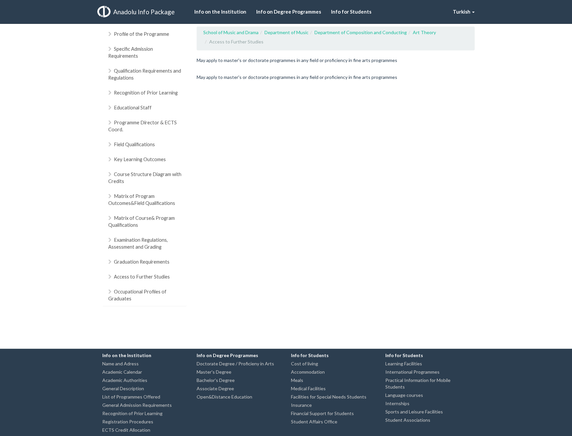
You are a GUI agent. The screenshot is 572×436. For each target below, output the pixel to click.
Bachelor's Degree (216, 380)
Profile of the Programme (141, 34)
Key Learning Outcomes (140, 159)
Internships (397, 403)
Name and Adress (120, 363)
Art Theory (424, 32)
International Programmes (412, 372)
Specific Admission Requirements (130, 52)
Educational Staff (133, 107)
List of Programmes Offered (131, 397)
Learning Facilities (403, 363)
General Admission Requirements (137, 405)
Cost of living (304, 363)
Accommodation (308, 372)
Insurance (301, 405)
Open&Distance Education (224, 397)
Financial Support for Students (322, 413)
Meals (297, 380)
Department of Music (286, 32)
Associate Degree (215, 388)
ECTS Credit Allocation (126, 430)
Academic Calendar (122, 372)
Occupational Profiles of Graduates (137, 294)
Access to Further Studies (142, 277)
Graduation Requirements (141, 262)
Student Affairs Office (314, 421)
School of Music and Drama (231, 32)
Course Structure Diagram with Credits (144, 177)
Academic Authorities (124, 380)
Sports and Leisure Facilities (414, 411)
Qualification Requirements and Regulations (144, 74)
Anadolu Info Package (144, 12)
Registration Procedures (127, 421)
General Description (123, 388)
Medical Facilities (308, 388)
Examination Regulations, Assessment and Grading (138, 243)
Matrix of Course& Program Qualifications (141, 221)
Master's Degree (214, 372)
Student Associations (407, 420)
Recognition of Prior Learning (146, 92)
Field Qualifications (134, 144)
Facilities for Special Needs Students (328, 397)
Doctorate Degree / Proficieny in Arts (235, 363)
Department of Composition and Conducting (360, 32)
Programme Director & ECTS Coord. (142, 125)
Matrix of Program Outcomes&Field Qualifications (141, 199)
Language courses (404, 395)
